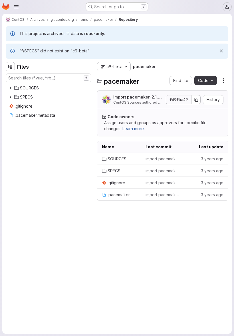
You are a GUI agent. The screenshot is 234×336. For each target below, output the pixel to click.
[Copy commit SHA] (196, 99)
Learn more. (133, 128)
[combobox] (48, 77)
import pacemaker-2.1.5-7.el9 (137, 97)
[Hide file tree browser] (10, 66)
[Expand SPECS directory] (10, 97)
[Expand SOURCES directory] (10, 88)
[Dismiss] (221, 51)
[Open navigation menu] (16, 6)
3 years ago (212, 158)
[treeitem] (49, 88)
